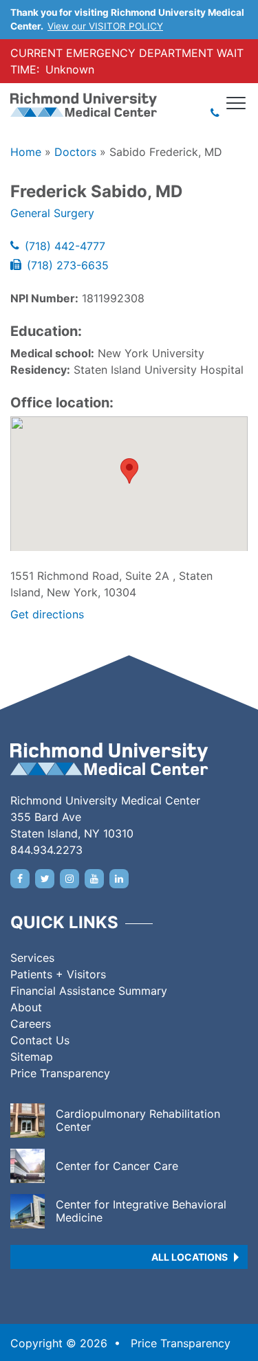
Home (25, 152)
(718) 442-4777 (65, 246)
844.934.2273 (46, 850)
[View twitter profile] (44, 878)
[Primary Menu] (237, 103)
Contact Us (39, 1040)
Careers (30, 1024)
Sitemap (31, 1057)
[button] (129, 471)
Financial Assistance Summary (88, 991)
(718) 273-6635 (68, 265)
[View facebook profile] (20, 878)
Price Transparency (60, 1073)
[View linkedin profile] (119, 878)
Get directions (47, 614)
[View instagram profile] (69, 878)
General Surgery (52, 213)
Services (32, 958)
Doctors (75, 152)
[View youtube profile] (94, 878)
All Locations (189, 1257)
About (26, 1007)
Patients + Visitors (58, 974)
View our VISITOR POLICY (105, 26)
